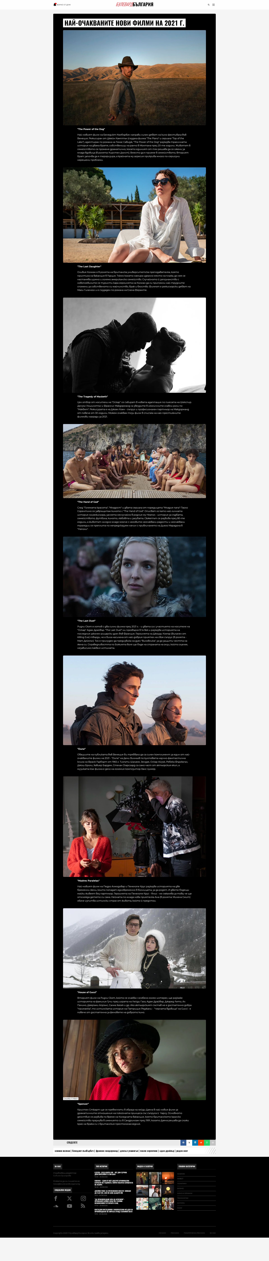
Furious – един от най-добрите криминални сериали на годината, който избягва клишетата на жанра (114, 1183)
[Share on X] (189, 1143)
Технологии (182, 1198)
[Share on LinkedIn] (195, 1143)
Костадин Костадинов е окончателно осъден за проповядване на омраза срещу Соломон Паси (114, 1211)
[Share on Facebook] (183, 1143)
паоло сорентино (148, 1150)
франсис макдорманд (107, 1150)
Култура (181, 1203)
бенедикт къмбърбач (83, 1150)
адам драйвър (167, 1150)
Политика (181, 1184)
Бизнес (180, 1188)
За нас (58, 1166)
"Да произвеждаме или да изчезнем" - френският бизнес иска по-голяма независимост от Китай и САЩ (110, 1201)
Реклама (175, 1233)
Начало (162, 1233)
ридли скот (182, 1150)
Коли (179, 1208)
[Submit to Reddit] (201, 1143)
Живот (180, 1179)
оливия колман (62, 1150)
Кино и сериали (184, 1193)
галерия (181, 1174)
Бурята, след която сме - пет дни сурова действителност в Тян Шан (111, 1174)
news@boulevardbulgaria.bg (66, 1184)
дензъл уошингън (129, 1150)
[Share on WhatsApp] (207, 1143)
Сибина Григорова (62, 1175)
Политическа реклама (194, 1233)
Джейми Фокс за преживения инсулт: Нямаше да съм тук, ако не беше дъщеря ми (113, 1192)
